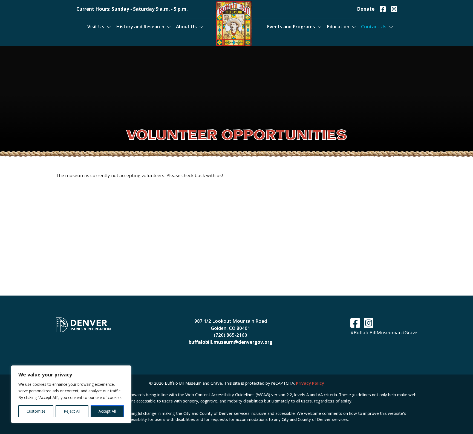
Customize (36, 411)
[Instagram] (394, 8)
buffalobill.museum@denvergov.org (230, 342)
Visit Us (95, 26)
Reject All (72, 411)
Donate (365, 9)
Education (338, 26)
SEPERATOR (208, 26)
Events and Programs (291, 26)
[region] (71, 394)
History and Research (140, 26)
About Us (186, 26)
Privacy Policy (310, 383)
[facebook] (356, 325)
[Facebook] (383, 8)
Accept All (107, 411)
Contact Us (374, 26)
